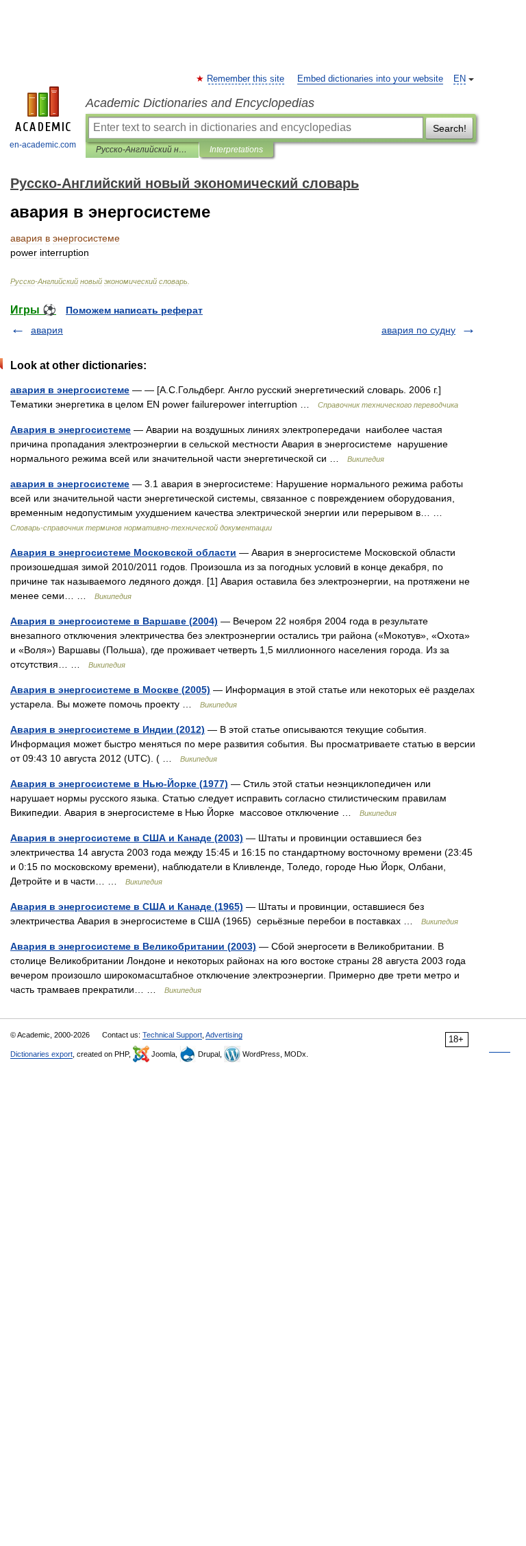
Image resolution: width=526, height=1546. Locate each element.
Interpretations (236, 149)
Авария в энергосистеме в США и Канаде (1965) (126, 906)
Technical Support (172, 1035)
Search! (449, 128)
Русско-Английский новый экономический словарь (142, 149)
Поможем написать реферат (134, 310)
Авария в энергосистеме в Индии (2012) (107, 729)
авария (47, 330)
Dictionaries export (41, 1054)
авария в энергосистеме (69, 389)
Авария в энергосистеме (70, 429)
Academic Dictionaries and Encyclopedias (200, 103)
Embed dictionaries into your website (370, 79)
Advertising (223, 1035)
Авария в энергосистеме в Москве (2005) (110, 689)
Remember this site (246, 79)
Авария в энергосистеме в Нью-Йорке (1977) (119, 783)
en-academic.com (43, 145)
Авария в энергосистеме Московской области (123, 552)
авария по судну (418, 330)
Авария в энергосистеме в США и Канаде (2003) (126, 837)
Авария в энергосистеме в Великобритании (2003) (133, 946)
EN (459, 79)
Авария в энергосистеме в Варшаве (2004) (114, 621)
